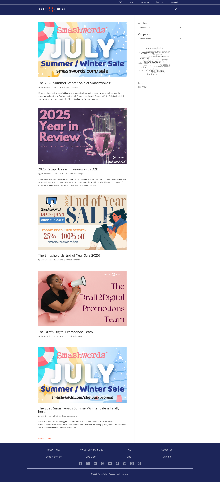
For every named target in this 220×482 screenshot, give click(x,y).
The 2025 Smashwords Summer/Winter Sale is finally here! (78, 410)
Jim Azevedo (46, 87)
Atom (145, 87)
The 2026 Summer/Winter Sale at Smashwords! (74, 83)
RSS (139, 87)
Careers (167, 456)
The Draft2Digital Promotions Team (65, 332)
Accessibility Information (119, 474)
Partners (159, 2)
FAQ (120, 2)
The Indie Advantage (74, 173)
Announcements (72, 87)
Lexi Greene (46, 260)
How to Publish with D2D (91, 449)
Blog (131, 2)
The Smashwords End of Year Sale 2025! (69, 255)
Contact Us (174, 2)
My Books (145, 2)
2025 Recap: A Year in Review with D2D (68, 169)
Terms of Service (53, 456)
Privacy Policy (53, 449)
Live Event (91, 456)
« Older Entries (44, 438)
